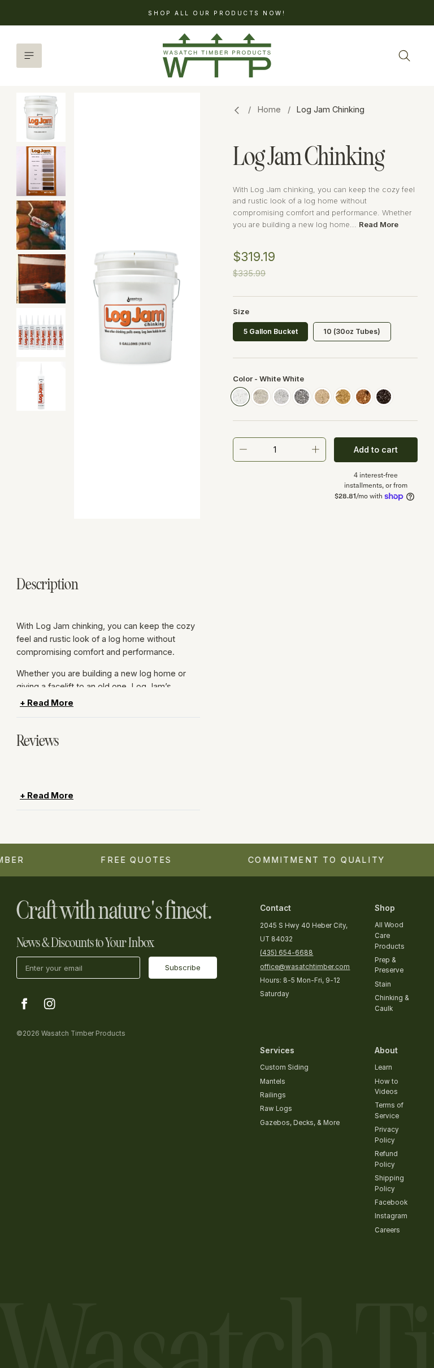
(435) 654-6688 (286, 953)
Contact (275, 908)
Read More (378, 224)
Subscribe (183, 967)
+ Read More (37, 603)
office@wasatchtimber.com (305, 967)
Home (269, 109)
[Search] (404, 55)
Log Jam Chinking (330, 109)
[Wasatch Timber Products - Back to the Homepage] (217, 55)
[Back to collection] (237, 110)
